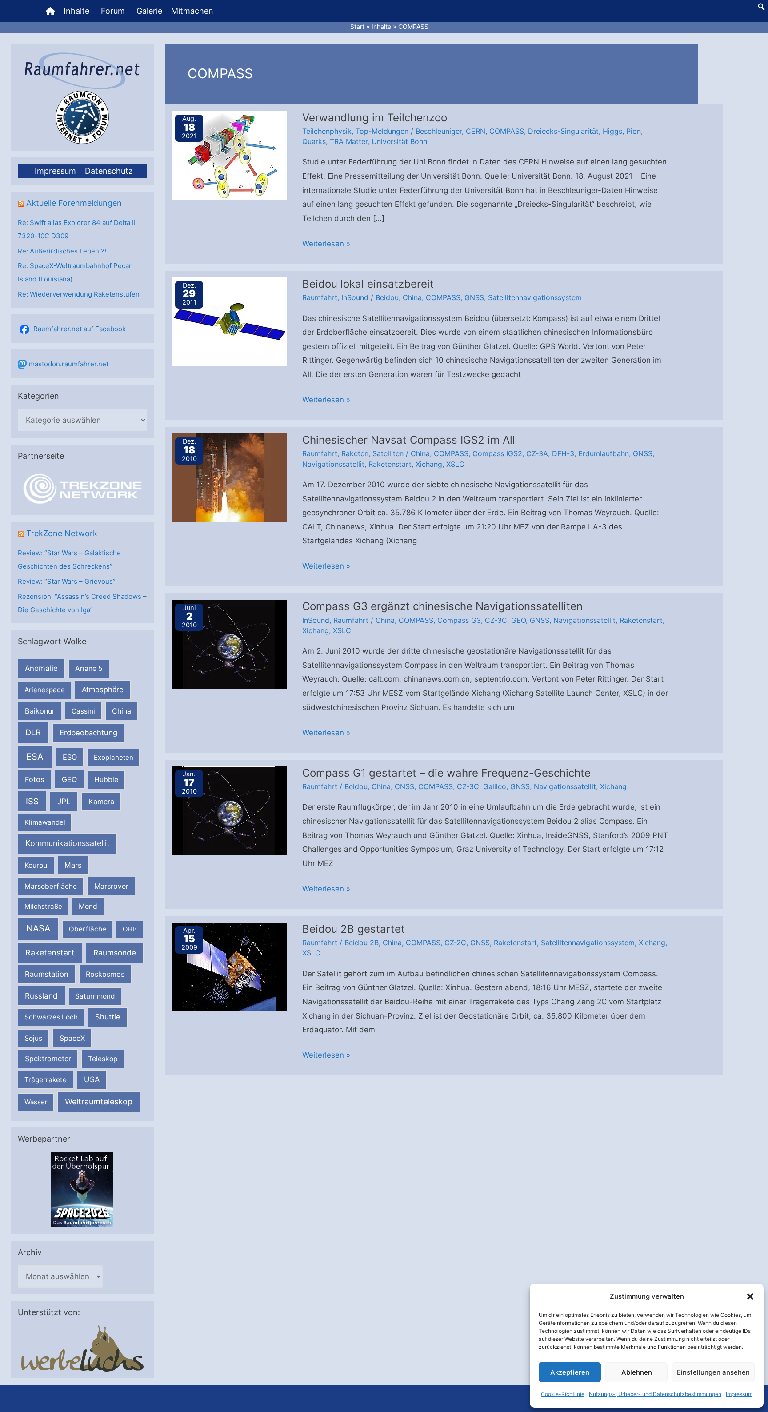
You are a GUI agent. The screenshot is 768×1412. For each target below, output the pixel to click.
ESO (70, 757)
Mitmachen (192, 11)
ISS (32, 801)
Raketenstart (50, 952)
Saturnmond (95, 996)
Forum (113, 11)
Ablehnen (636, 1372)
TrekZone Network (61, 533)
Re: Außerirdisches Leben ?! (62, 251)
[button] (750, 1296)
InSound (354, 297)
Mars (73, 865)
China (121, 711)
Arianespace (44, 690)
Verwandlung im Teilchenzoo (374, 117)
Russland (41, 995)
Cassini (83, 711)
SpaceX (72, 1038)
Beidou (387, 297)
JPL (64, 801)
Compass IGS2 (497, 453)
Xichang (429, 464)
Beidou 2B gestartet (353, 929)
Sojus (33, 1038)
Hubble (106, 779)
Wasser (36, 1102)
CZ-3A (537, 453)
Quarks (314, 141)
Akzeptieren (569, 1372)
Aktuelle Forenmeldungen (74, 203)
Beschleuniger (439, 131)
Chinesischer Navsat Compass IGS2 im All (408, 439)
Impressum (739, 1394)
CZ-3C (496, 620)
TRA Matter (349, 141)
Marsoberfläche (50, 886)
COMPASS (506, 131)
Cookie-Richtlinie (562, 1394)
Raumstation (46, 974)
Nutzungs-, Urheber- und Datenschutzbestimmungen (655, 1394)
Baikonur (40, 710)
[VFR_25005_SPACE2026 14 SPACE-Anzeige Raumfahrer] (82, 1189)
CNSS (404, 786)
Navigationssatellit (333, 464)
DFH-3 (563, 453)
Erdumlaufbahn (603, 453)
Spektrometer (48, 1058)
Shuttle (107, 1016)
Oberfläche (87, 929)
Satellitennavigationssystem (535, 297)
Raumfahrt (319, 297)
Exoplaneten (113, 757)
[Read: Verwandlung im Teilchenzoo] (229, 154)
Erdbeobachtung (88, 732)
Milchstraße (43, 906)
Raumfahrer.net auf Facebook (79, 329)
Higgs (612, 131)
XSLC (455, 464)
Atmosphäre (103, 689)
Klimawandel (44, 822)
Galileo (494, 786)
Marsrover (111, 886)
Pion (633, 131)
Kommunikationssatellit (67, 843)
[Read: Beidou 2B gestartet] (229, 966)
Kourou (35, 865)
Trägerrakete (45, 1079)
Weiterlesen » (326, 245)
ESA (35, 756)
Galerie (149, 11)
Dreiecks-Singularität (563, 131)
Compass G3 (459, 620)
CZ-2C (455, 942)
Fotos (34, 779)
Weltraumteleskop (98, 1101)
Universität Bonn (399, 141)
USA (92, 1079)
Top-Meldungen (382, 131)
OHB (130, 929)
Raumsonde (114, 952)
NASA (38, 928)
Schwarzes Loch (51, 1017)
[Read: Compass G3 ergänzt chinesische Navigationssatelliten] (229, 643)
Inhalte (76, 11)
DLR (33, 732)
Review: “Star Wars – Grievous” (67, 581)
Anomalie (41, 668)
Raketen (354, 453)
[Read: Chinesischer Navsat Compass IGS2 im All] (229, 477)
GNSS (474, 297)
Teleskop (103, 1059)
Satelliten (388, 453)
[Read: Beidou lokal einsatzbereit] (229, 321)
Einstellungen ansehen (713, 1372)
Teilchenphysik (327, 131)
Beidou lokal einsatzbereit (368, 283)
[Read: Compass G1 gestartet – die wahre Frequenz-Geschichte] (229, 810)
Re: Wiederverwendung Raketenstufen (79, 294)
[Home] (50, 11)
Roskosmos (105, 974)
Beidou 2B (361, 942)
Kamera (101, 801)
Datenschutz (109, 171)
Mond (88, 906)
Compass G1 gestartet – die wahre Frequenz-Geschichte (446, 772)
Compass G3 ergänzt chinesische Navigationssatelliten (442, 606)
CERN (475, 131)
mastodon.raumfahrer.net (68, 364)
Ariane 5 (89, 668)
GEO (69, 779)
